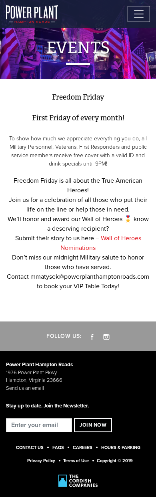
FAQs (58, 447)
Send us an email (25, 388)
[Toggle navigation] (139, 14)
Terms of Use (76, 460)
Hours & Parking (120, 447)
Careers (82, 447)
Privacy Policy (41, 460)
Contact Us (30, 447)
